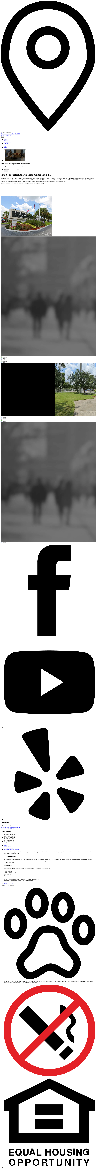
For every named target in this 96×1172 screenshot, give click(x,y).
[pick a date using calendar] (18, 169)
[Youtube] (49, 727)
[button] (49, 978)
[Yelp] (49, 819)
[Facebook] (49, 635)
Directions (6, 144)
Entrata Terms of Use (9, 883)
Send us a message (8, 876)
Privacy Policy (7, 846)
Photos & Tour (7, 142)
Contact (5, 147)
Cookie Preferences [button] (8, 848)
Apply (5, 146)
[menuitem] (49, 139)
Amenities (6, 143)
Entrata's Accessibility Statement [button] (11, 849)
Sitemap (5, 845)
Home (5, 139)
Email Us (12, 828)
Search (5, 171)
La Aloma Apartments (6, 135)
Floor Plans (6, 140)
